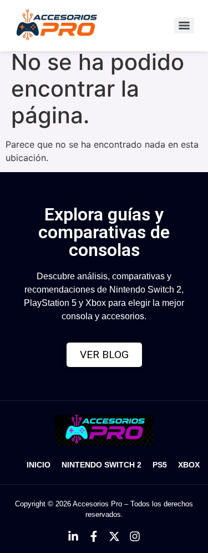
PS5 (160, 464)
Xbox (189, 464)
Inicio (38, 464)
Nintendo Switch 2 (101, 464)
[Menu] (184, 25)
